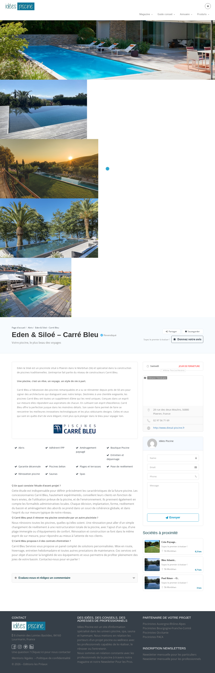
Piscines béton (57, 466)
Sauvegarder (194, 331)
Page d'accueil (18, 327)
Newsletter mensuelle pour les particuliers (170, 654)
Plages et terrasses (90, 466)
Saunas (53, 473)
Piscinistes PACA (153, 637)
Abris (30, 327)
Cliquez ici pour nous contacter (51, 652)
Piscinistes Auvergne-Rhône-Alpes (164, 624)
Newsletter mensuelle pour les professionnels (172, 659)
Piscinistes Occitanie (155, 632)
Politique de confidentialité (53, 658)
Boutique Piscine (120, 447)
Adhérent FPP (56, 447)
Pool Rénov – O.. (170, 578)
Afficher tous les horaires (173, 370)
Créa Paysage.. (168, 542)
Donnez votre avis (189, 339)
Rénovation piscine (29, 473)
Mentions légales (22, 658)
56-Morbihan (170, 551)
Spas (82, 473)
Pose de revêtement (122, 466)
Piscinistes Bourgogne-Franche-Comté (167, 628)
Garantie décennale (29, 466)
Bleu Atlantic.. (168, 560)
